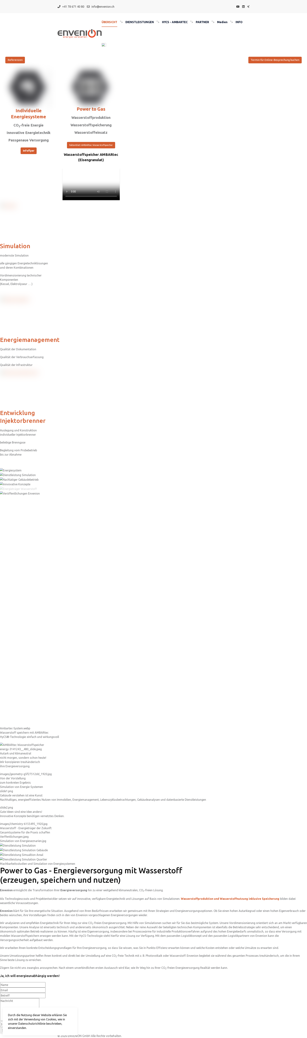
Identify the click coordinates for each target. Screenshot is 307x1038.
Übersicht (109, 22)
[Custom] (248, 6)
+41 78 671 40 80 (73, 6)
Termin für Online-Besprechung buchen (275, 59)
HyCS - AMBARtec (175, 22)
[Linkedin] (243, 6)
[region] (153, 667)
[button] (153, 836)
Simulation (15, 245)
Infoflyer (28, 150)
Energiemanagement (30, 339)
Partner (202, 22)
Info (239, 22)
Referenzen (15, 59)
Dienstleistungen (139, 22)
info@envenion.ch (102, 6)
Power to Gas (91, 109)
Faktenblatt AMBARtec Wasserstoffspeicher (91, 145)
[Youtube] (237, 6)
